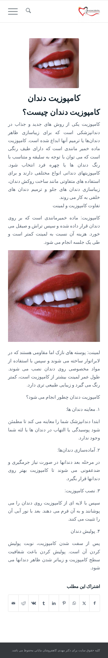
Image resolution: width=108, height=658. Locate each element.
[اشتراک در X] (84, 603)
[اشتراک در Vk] (33, 603)
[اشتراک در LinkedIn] (54, 603)
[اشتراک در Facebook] (94, 603)
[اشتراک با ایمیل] (13, 603)
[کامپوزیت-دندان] (54, 63)
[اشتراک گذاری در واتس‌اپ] (74, 603)
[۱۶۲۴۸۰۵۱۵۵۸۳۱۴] (63, 11)
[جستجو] (27, 11)
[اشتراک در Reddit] (24, 603)
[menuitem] (27, 11)
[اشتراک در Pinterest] (64, 603)
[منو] (14, 11)
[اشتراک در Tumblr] (44, 603)
